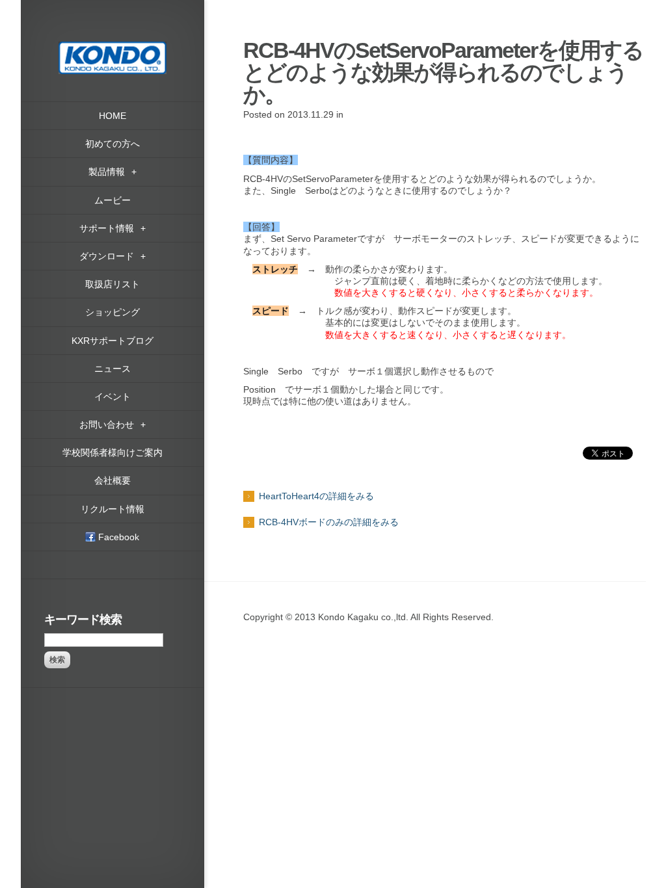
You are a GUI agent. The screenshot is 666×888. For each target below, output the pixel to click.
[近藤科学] (112, 47)
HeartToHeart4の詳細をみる (316, 496)
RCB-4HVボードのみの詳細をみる (329, 522)
